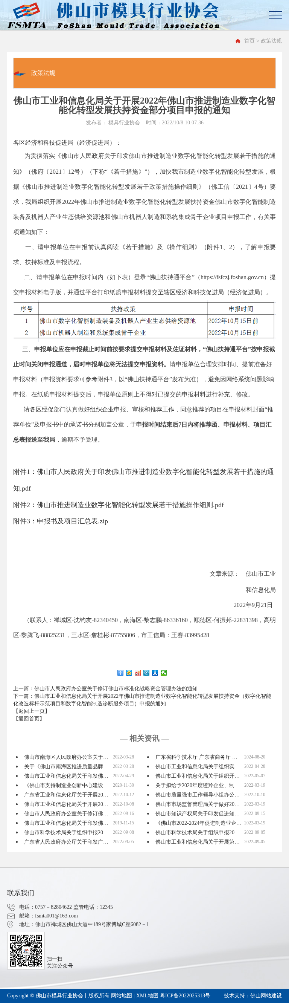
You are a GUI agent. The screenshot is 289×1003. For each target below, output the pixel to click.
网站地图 (121, 995)
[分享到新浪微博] (138, 673)
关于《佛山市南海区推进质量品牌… (66, 766)
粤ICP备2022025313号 (185, 995)
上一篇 (105, 688)
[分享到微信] (164, 673)
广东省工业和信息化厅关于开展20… (66, 795)
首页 (249, 41)
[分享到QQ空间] (129, 673)
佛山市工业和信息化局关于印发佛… (66, 776)
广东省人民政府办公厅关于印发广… (66, 842)
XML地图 (147, 995)
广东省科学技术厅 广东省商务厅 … (196, 757)
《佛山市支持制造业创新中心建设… (66, 785)
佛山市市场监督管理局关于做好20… (197, 804)
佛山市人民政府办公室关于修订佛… (66, 813)
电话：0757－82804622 (45, 907)
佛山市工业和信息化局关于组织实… (197, 766)
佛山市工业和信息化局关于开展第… (197, 842)
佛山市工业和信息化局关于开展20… (66, 804)
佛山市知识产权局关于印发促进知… (197, 813)
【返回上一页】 (31, 711)
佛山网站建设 (266, 995)
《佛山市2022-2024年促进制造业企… (198, 823)
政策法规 (43, 73)
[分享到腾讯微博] (146, 673)
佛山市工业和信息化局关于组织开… (197, 776)
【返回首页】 (29, 719)
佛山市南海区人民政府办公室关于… (66, 757)
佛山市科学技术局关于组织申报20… (66, 832)
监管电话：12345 (93, 907)
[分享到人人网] (155, 673)
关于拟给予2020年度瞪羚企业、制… (197, 785)
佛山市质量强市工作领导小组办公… (197, 795)
